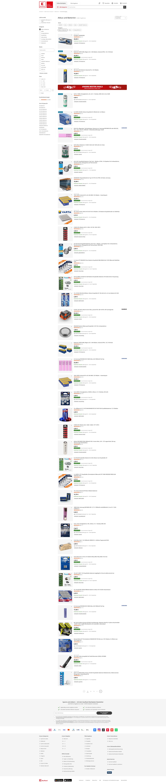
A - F (64, 741)
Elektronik (43, 741)
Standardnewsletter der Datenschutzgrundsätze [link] (64, 717)
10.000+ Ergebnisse (81, 18)
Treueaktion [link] (88, 751)
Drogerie (43, 756)
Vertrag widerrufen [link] (67, 763)
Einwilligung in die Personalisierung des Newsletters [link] (64, 721)
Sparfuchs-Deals (44, 738)
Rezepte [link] (88, 748)
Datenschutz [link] (94, 780)
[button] (60, 25)
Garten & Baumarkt (45, 743)
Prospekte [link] (88, 741)
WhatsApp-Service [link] (90, 761)
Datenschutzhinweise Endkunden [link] (116, 754)
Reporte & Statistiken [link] (113, 738)
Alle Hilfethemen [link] (67, 756)
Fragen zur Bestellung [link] (68, 759)
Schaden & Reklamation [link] (68, 766)
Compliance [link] (88, 780)
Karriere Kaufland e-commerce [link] (115, 764)
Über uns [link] (111, 741)
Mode (42, 753)
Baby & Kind (43, 748)
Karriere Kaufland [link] (112, 761)
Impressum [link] (81, 780)
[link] (74, 3)
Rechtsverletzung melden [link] (69, 771)
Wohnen (42, 751)
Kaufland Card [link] (89, 743)
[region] (47, 58)
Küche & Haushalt (45, 746)
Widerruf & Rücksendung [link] (68, 761)
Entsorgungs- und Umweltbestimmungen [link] (111, 780)
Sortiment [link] (88, 746)
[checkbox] (46, 20)
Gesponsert (76, 34)
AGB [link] (100, 780)
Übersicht (65, 738)
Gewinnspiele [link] (89, 753)
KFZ (41, 761)
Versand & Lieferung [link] (67, 768)
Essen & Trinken (44, 763)
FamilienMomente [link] (90, 758)
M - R (64, 746)
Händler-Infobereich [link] (90, 768)
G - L (64, 743)
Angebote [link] (88, 738)
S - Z (64, 748)
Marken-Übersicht (45, 765)
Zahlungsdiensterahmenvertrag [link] (116, 749)
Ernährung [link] (88, 756)
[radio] (46, 29)
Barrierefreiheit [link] (124, 780)
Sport (42, 758)
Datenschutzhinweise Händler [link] (115, 751)
